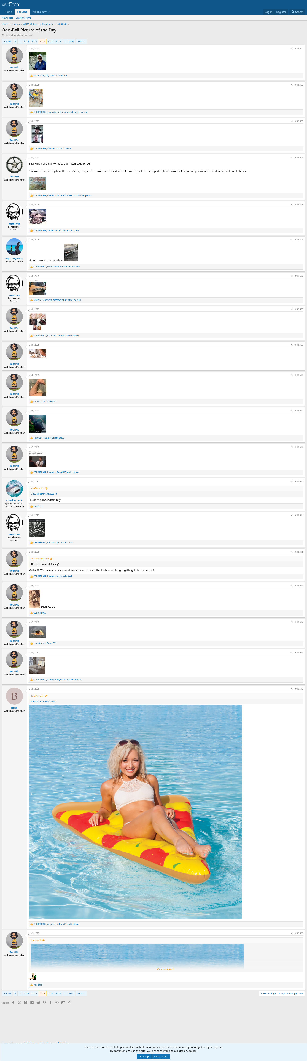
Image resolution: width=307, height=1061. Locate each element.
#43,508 (299, 309)
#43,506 (299, 239)
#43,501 (299, 48)
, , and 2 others (56, 230)
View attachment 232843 (44, 493)
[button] (49, 12)
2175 (34, 41)
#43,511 (299, 410)
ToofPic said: (37, 488)
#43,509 (299, 344)
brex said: (36, 940)
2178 (58, 41)
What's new (40, 12)
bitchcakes (10, 35)
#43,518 (299, 652)
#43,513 (299, 481)
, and (50, 75)
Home (8, 12)
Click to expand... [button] (166, 969)
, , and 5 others (57, 679)
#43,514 (299, 515)
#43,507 (299, 275)
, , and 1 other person (60, 112)
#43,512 (299, 447)
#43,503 (299, 121)
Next (80, 41)
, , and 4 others (56, 335)
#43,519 (299, 688)
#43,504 (299, 157)
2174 (26, 41)
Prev (8, 41)
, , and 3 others (53, 542)
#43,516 (299, 585)
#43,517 (299, 622)
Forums (22, 12)
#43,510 (299, 374)
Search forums (23, 17)
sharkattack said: (40, 558)
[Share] (291, 49)
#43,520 (299, 933)
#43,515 (299, 551)
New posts (7, 17)
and (44, 401)
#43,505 (299, 204)
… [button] (20, 41)
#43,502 (299, 84)
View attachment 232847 (44, 701)
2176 (42, 41)
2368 (71, 41)
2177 (50, 41)
